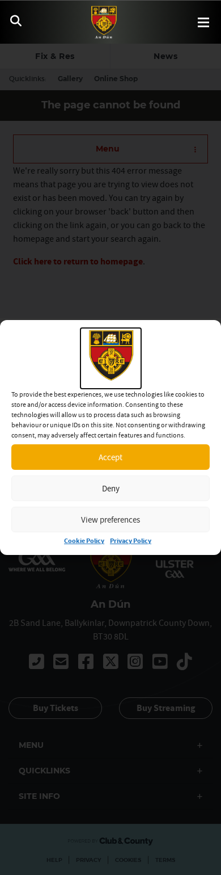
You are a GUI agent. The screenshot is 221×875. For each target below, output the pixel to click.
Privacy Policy (130, 541)
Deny (111, 488)
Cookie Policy (84, 541)
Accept (110, 457)
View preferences (110, 519)
